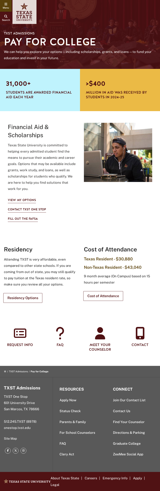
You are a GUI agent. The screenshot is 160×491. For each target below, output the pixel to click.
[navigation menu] (6, 6)
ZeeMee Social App (128, 454)
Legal (55, 485)
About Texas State (65, 478)
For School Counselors (77, 433)
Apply (137, 478)
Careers (91, 478)
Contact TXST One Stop (27, 209)
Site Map (10, 438)
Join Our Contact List (129, 400)
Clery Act (67, 454)
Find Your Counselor (129, 422)
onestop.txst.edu (17, 428)
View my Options (22, 200)
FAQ (63, 443)
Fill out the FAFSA (23, 219)
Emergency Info (115, 478)
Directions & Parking (129, 433)
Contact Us (121, 411)
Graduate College (127, 443)
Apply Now (68, 400)
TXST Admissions (19, 33)
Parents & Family (73, 422)
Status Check (70, 411)
